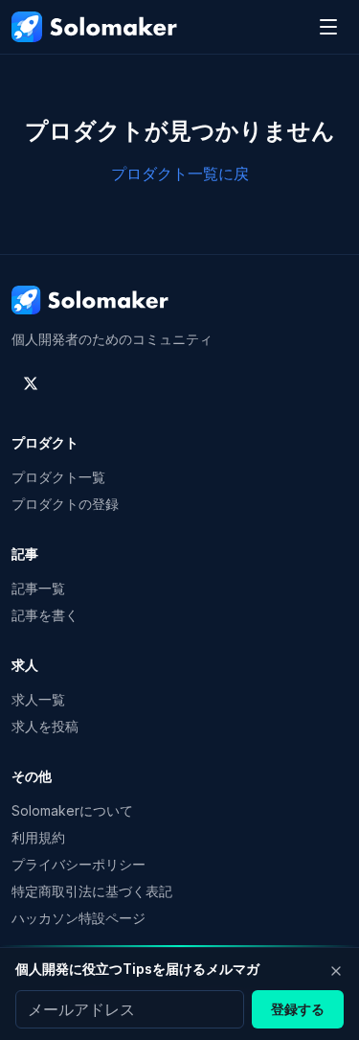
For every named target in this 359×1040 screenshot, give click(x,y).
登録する (298, 1009)
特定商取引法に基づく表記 (91, 891)
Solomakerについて (72, 810)
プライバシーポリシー (78, 864)
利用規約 (38, 837)
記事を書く (45, 615)
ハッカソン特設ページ (78, 918)
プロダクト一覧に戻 (180, 173)
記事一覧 (38, 588)
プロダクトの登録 (65, 504)
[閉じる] (336, 970)
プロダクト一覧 (58, 477)
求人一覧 (38, 699)
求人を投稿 (45, 726)
